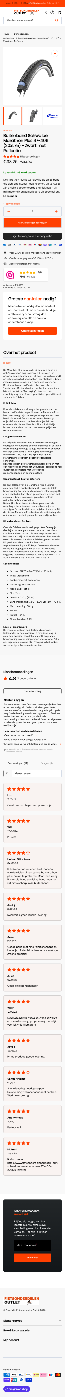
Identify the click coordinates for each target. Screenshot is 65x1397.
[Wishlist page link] (46, 12)
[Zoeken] (57, 20)
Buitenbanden (21, 34)
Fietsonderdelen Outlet (27, 1310)
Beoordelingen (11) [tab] (18, 763)
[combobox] (32, 20)
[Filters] (6, 773)
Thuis (6, 34)
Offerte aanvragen (32, 330)
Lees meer (10, 196)
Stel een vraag (32, 691)
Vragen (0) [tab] (47, 763)
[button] (4, 12)
